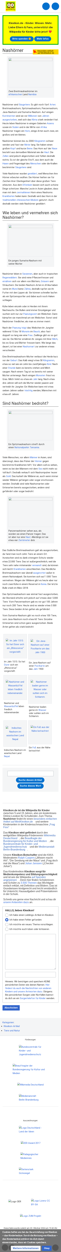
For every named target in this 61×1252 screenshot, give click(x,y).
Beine (30, 148)
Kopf (13, 148)
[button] (26, 1248)
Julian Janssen (33, 863)
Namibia (32, 94)
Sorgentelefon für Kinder (33, 998)
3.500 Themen (29, 882)
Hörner (38, 461)
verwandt (37, 565)
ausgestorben (10, 119)
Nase (54, 148)
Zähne (27, 288)
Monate (26, 331)
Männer (34, 457)
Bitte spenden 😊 (21, 38)
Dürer (7, 664)
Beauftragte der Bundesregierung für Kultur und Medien (25, 839)
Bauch (36, 331)
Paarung (16, 327)
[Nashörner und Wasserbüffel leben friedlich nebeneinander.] (15, 687)
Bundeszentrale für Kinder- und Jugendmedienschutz (20, 845)
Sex (40, 468)
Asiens (50, 123)
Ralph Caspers (26, 857)
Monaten (40, 375)
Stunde (11, 367)
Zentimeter (24, 540)
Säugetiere (24, 104)
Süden (15, 127)
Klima (34, 119)
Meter (27, 144)
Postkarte (40, 666)
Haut (46, 152)
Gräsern (45, 281)
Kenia (43, 584)
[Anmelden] (46, 6)
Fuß (34, 747)
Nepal (7, 756)
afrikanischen (15, 94)
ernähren (7, 281)
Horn (27, 131)
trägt (24, 327)
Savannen (27, 273)
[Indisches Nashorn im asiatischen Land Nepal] (15, 733)
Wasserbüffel (11, 706)
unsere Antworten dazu (16, 902)
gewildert (32, 173)
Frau (30, 335)
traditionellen (9, 200)
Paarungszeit (30, 314)
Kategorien (8, 1022)
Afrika (44, 127)
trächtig (28, 390)
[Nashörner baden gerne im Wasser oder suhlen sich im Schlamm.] (40, 689)
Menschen (35, 163)
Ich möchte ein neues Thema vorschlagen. (31, 924)
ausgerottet (39, 572)
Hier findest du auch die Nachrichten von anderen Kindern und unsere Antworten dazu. (28, 988)
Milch (55, 339)
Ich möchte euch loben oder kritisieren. (29, 929)
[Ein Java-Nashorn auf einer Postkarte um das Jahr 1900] (40, 646)
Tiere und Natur (12, 1030)
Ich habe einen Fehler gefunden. (25, 919)
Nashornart (29, 346)
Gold (8, 476)
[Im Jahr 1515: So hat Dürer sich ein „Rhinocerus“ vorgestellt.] (15, 646)
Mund (15, 288)
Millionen (32, 115)
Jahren (45, 115)
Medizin (34, 200)
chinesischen (23, 200)
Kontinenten (9, 115)
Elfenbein (27, 184)
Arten (53, 104)
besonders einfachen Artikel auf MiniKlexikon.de (30, 820)
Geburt (13, 360)
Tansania (34, 447)
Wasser (42, 710)
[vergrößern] (51, 91)
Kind (49, 364)
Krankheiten (9, 196)
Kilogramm (40, 141)
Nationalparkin (22, 447)
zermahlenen (23, 192)
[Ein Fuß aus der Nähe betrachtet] (40, 732)
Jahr (35, 379)
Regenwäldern (10, 277)
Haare (6, 163)
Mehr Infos (43, 38)
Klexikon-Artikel (12, 1026)
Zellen (6, 156)
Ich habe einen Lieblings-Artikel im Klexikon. (31, 915)
